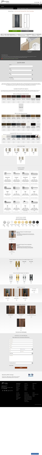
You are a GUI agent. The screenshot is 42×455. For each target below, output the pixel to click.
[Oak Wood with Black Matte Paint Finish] (33, 124)
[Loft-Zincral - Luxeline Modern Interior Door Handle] (34, 174)
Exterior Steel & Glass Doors (28, 397)
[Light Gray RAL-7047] (8, 136)
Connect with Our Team (35, 453)
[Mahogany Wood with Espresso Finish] (18, 96)
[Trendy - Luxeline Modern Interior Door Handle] (34, 188)
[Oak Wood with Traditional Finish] (33, 116)
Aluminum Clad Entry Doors (28, 396)
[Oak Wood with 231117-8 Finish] (8, 116)
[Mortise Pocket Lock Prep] (31, 313)
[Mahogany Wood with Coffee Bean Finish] (13, 96)
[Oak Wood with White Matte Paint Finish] (28, 124)
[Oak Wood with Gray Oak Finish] (18, 124)
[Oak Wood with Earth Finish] (38, 116)
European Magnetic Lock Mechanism (10, 315)
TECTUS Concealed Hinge (12, 251)
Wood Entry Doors (26, 395)
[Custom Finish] (38, 136)
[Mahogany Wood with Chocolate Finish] (28, 96)
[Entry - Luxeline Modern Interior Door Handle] (25, 202)
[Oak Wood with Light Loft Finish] (4, 116)
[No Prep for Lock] (21, 326)
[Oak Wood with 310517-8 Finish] (18, 116)
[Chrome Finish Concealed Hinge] (11, 277)
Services (17, 390)
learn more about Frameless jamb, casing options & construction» (10, 58)
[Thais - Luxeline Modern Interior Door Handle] (25, 188)
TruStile (27, 8)
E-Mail (21, 344)
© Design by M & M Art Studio (38, 404)
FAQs (33, 384)
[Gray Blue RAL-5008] (18, 136)
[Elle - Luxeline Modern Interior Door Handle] (8, 202)
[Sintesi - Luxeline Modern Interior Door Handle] (8, 188)
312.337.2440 (36, 2)
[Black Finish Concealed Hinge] (31, 277)
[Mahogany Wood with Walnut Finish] (8, 96)
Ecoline (18, 8)
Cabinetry (17, 389)
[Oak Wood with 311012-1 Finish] (23, 116)
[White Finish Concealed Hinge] (24, 277)
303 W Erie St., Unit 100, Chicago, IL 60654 (7, 387)
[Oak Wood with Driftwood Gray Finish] (23, 124)
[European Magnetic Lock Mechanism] (10, 313)
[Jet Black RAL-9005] (33, 136)
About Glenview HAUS (35, 394)
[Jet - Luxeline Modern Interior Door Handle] (17, 202)
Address (21, 346)
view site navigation (34, 4)
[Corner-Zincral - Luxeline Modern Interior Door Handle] (25, 174)
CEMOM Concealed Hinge (12, 239)
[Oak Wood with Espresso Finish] (13, 124)
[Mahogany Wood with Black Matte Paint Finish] (38, 96)
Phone (27, 350)
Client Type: (21, 352)
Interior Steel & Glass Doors (28, 399)
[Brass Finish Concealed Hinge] (17, 264)
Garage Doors (18, 388)
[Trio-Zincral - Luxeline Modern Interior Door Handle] (17, 174)
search (40, 2)
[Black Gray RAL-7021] (28, 136)
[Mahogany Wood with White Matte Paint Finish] (33, 96)
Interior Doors (18, 386)
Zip (15, 350)
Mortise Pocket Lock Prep (31, 315)
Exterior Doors (18, 385)
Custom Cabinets (18, 397)
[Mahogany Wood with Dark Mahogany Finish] (23, 96)
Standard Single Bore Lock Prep (21, 315)
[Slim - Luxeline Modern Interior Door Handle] (17, 188)
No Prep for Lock (21, 328)
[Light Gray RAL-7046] (13, 136)
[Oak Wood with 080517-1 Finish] (13, 116)
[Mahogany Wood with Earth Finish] (4, 96)
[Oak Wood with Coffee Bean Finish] (8, 124)
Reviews (34, 395)
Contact (34, 396)
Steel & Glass (23, 8)
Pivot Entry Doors (26, 394)
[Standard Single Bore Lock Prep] (21, 313)
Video (17, 399)
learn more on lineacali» (7, 183)
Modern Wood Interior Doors (28, 398)
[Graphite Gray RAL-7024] (23, 136)
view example (8, 296)
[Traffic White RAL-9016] (4, 136)
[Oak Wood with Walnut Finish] (4, 124)
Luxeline (15, 8)
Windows (17, 387)
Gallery (33, 385)
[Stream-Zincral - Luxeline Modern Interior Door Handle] (8, 174)
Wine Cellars (26, 400)
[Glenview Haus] (2, 390)
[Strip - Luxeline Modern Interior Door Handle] (34, 202)
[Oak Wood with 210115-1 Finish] (28, 116)
